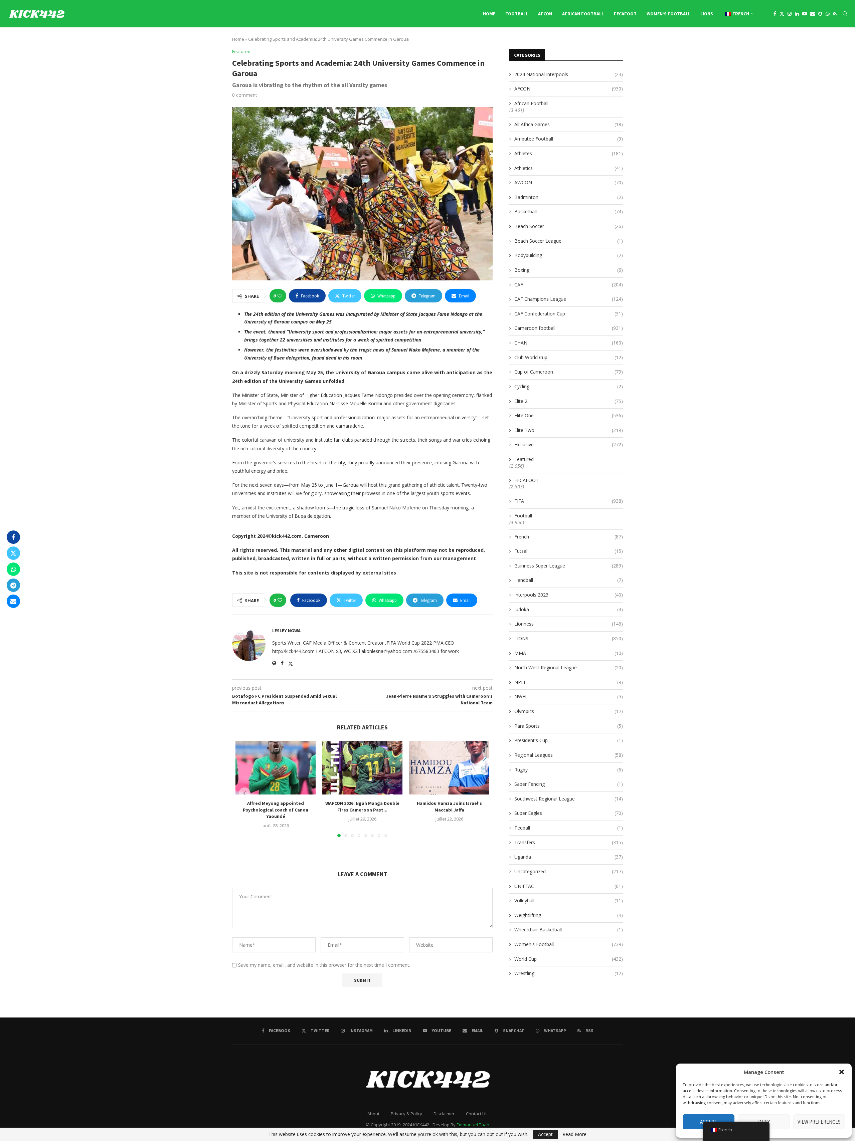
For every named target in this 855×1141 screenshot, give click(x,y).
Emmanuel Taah (473, 1125)
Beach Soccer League (568, 241)
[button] (841, 1072)
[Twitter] (782, 13)
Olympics (568, 711)
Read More (574, 1134)
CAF (568, 284)
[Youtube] (804, 13)
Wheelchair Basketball (568, 929)
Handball (568, 580)
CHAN (568, 342)
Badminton (568, 197)
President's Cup (568, 740)
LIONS (706, 14)
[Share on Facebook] (13, 537)
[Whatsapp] (828, 13)
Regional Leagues (568, 755)
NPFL (568, 682)
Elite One (568, 415)
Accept (545, 1134)
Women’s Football (668, 14)
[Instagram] (790, 13)
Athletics (568, 168)
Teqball (568, 828)
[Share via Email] (13, 601)
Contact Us (477, 1114)
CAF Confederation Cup (568, 313)
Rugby (568, 769)
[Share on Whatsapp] (13, 569)
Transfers (568, 842)
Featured (524, 459)
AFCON (545, 14)
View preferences (819, 1122)
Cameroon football (568, 328)
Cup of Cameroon (568, 372)
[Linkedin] (797, 13)
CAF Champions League (568, 299)
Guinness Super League (568, 565)
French (568, 536)
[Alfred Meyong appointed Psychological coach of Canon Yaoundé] (275, 767)
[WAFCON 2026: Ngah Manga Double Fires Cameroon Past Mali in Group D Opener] (362, 767)
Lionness (568, 624)
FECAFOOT (625, 14)
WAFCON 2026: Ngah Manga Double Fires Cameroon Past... (362, 806)
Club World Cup (568, 357)
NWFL (568, 696)
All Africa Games (568, 124)
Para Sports (568, 726)
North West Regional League (568, 667)
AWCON (568, 182)
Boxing (568, 270)
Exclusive (568, 444)
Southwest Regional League (568, 798)
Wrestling (568, 973)
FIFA (568, 501)
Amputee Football (568, 139)
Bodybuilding (568, 255)
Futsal (568, 551)
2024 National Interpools (568, 74)
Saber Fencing (568, 784)
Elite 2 (568, 401)
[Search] (845, 13)
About (373, 1114)
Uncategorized (568, 871)
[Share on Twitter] (13, 553)
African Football (583, 14)
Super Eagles (568, 813)
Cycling (568, 386)
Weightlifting (568, 915)
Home (489, 14)
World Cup (568, 959)
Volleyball (568, 900)
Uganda (568, 857)
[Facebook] (775, 13)
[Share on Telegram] (13, 585)
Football (516, 14)
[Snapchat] (820, 13)
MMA (568, 653)
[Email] (812, 13)
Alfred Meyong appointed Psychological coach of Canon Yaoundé (275, 809)
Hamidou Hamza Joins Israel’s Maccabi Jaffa (449, 806)
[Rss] (835, 13)
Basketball (568, 211)
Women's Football (568, 944)
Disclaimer (444, 1114)
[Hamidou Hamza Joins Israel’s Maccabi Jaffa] (449, 767)
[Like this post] (280, 295)
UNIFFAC (568, 886)
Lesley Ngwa (286, 631)
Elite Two (568, 430)
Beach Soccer (568, 226)
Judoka (568, 609)
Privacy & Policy (406, 1114)
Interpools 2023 (568, 595)
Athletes (568, 153)
